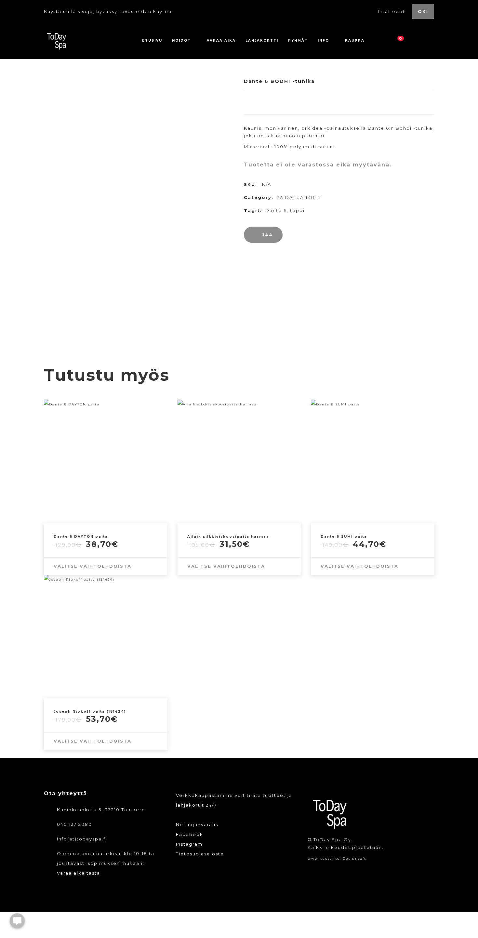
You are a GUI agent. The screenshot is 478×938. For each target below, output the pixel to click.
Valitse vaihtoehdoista (92, 566)
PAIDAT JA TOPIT (299, 197)
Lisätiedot (392, 11)
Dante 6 (276, 210)
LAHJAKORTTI (262, 40)
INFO (323, 40)
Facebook (189, 834)
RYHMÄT (298, 40)
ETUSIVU (152, 40)
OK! (423, 11)
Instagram (189, 844)
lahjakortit (190, 805)
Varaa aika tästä (78, 873)
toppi (297, 210)
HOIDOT (181, 40)
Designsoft (354, 858)
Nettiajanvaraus (197, 824)
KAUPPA (355, 40)
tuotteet (274, 795)
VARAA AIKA (221, 40)
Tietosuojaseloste (200, 853)
